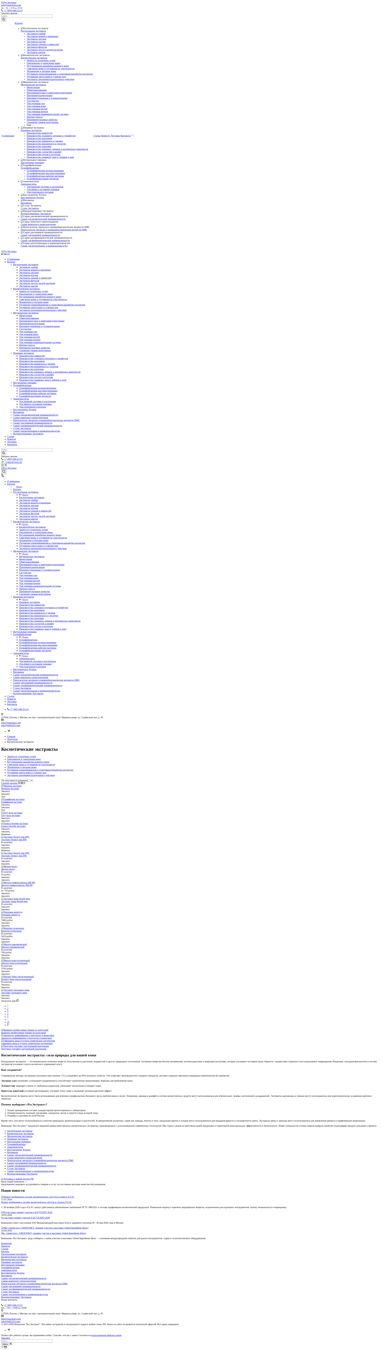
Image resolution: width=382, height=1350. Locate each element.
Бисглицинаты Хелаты (32, 197)
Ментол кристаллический (14, 963)
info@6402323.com (10, 725)
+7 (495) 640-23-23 (13, 10)
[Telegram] (8, 731)
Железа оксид (8, 869)
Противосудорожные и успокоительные (47, 98)
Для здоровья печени (37, 111)
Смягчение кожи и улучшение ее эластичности (51, 68)
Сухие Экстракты (30, 208)
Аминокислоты (29, 184)
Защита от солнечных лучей (41, 60)
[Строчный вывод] (22, 783)
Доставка (115, 135)
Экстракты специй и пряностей (43, 44)
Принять (5, 1338)
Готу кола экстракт (10, 815)
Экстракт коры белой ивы (14, 901)
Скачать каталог (9, 783)
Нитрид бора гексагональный (16, 979)
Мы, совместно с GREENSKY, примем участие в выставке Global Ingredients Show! (43, 1233)
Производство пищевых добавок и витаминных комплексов (57, 149)
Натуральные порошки (32, 162)
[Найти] (3, 19)
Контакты (126, 135)
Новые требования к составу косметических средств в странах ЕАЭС (36, 1202)
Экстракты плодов (36, 41)
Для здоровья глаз (36, 103)
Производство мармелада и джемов (45, 141)
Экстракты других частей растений (45, 49)
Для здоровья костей (37, 109)
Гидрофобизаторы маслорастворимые (46, 173)
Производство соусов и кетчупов (43, 154)
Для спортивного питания (40, 192)
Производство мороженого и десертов (46, 144)
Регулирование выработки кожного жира (48, 66)
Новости (105, 135)
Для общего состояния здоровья (43, 189)
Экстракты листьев (36, 39)
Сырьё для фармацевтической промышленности (45, 240)
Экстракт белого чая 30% (14, 855)
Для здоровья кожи (36, 106)
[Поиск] (4, 471)
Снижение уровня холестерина (42, 122)
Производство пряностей (39, 133)
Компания (6, 1243)
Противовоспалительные (39, 95)
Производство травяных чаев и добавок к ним (50, 157)
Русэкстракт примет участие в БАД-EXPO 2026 (25, 1217)
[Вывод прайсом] (24, 783)
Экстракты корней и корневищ (42, 36)
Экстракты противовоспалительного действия (50, 79)
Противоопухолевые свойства (42, 119)
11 (8, 1022)
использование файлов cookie (106, 1335)
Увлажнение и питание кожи (41, 71)
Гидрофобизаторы (30, 168)
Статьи (97, 135)
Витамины (26, 203)
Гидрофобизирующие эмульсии (43, 178)
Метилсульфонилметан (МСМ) (17, 885)
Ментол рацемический (12, 947)
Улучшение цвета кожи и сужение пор (46, 76)
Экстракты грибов (36, 33)
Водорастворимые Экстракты (36, 213)
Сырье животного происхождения (38, 224)
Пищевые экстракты (31, 130)
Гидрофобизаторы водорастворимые (45, 170)
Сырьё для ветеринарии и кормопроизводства (44, 246)
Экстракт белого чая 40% (14, 839)
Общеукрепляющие (37, 90)
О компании (8, 135)
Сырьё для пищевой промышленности (40, 235)
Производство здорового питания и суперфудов (51, 135)
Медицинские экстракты (33, 84)
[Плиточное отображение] (19, 783)
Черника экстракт (10, 788)
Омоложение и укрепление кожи (43, 63)
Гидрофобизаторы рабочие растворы (45, 176)
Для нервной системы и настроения (45, 186)
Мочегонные (33, 87)
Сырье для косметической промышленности (43, 219)
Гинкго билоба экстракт (13, 826)
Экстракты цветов (36, 52)
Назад (19, 486)
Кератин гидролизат (11, 931)
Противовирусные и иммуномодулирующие (49, 92)
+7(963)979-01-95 (13, 462)
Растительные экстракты (33, 31)
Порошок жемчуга (10, 915)
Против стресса (35, 117)
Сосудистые (33, 101)
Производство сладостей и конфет (44, 152)
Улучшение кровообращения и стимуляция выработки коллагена (60, 74)
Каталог (19, 23)
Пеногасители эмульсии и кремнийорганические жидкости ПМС (54, 229)
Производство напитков (39, 146)
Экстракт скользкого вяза (14, 992)
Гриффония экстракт (11, 802)
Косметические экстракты (34, 58)
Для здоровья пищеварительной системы (47, 114)
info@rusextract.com (11, 5)
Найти (5, 1344)
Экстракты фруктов (37, 47)
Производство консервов (39, 138)
